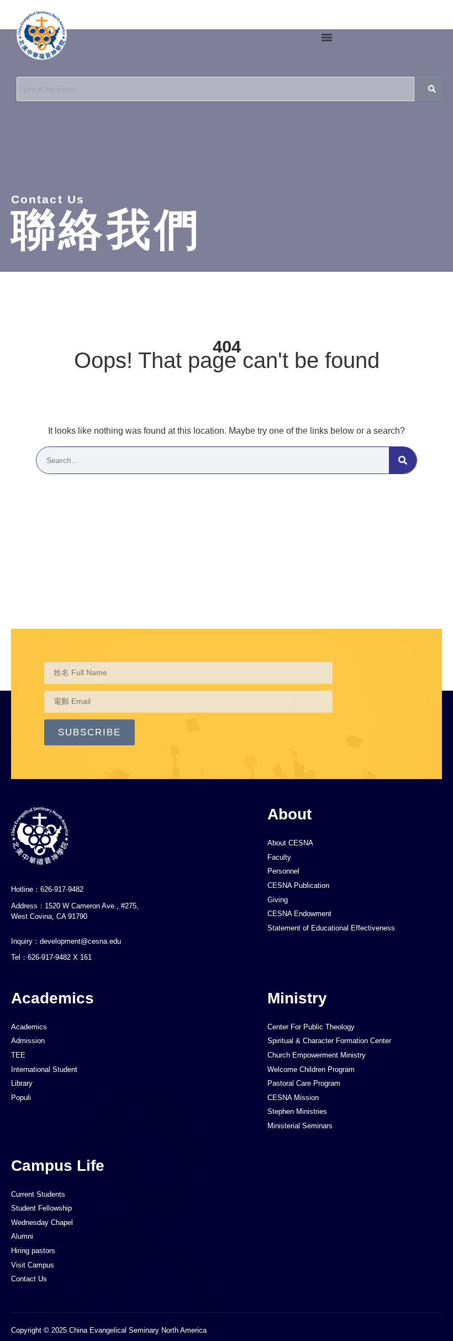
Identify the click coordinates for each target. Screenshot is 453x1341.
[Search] (403, 460)
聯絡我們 (106, 229)
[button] (326, 37)
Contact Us (48, 199)
